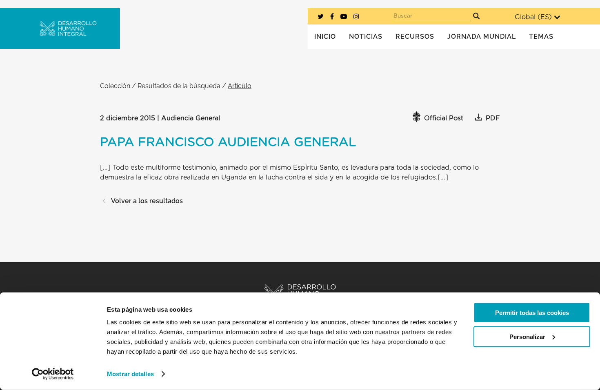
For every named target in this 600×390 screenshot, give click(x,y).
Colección (115, 86)
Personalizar (527, 336)
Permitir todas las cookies (532, 312)
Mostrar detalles (130, 373)
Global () (533, 17)
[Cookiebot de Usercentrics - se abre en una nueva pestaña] (53, 374)
